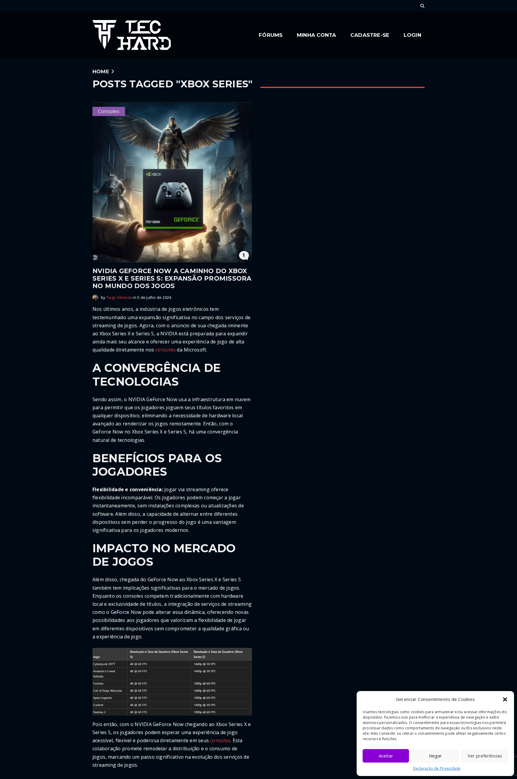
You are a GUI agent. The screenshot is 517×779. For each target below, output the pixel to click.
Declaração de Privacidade (437, 768)
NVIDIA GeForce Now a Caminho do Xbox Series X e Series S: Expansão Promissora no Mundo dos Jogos (172, 278)
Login (412, 35)
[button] (505, 699)
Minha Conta (316, 35)
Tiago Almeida (119, 297)
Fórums (270, 35)
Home (100, 71)
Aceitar (386, 756)
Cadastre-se (370, 35)
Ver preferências (485, 756)
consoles (165, 349)
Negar (435, 756)
